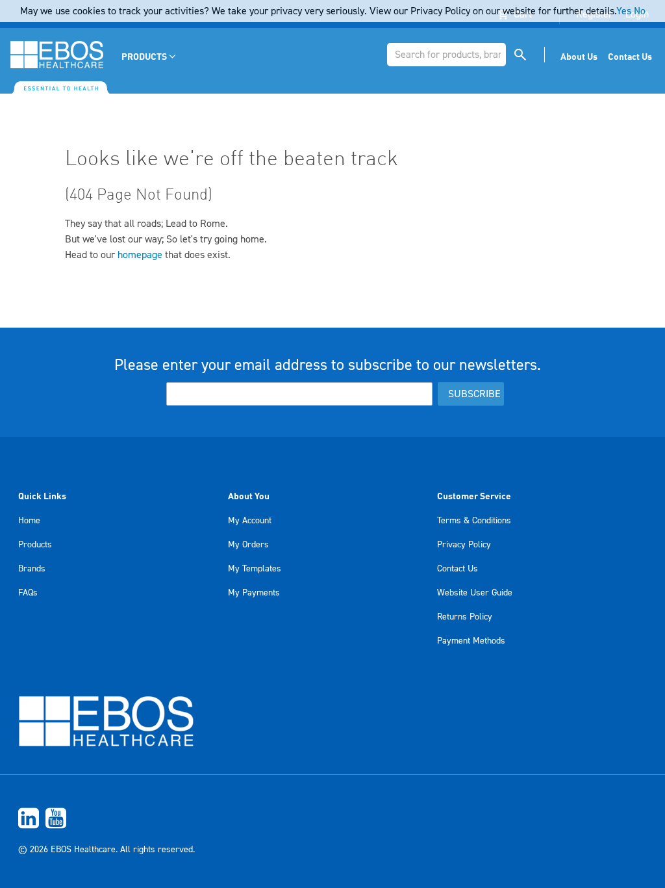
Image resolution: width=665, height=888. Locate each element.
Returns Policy (464, 617)
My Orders (248, 545)
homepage (140, 254)
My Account (249, 521)
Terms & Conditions (474, 521)
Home (29, 521)
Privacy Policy (464, 545)
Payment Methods (471, 641)
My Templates (254, 569)
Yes (623, 11)
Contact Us (457, 569)
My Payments (254, 593)
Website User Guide (474, 593)
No (640, 11)
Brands (31, 569)
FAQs (28, 593)
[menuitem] (149, 56)
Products (35, 545)
